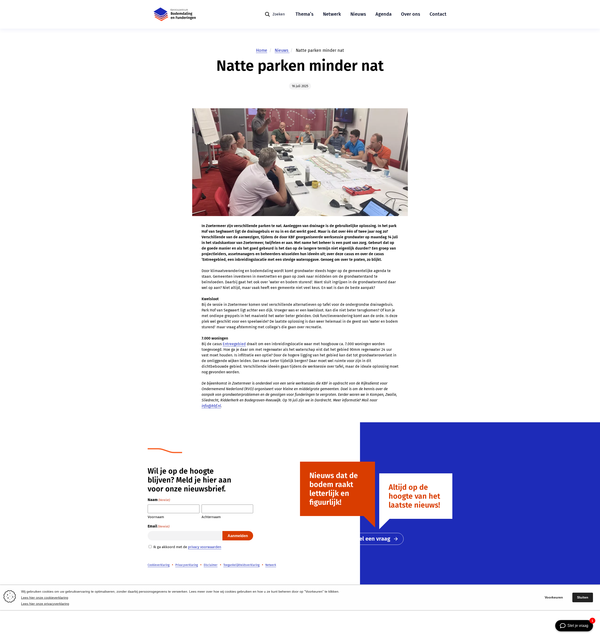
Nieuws (358, 14)
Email (158, 526)
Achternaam (211, 517)
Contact (438, 14)
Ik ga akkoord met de (187, 547)
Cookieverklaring (158, 565)
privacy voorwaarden (204, 547)
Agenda (383, 14)
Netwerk (332, 14)
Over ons (410, 14)
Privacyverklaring (186, 565)
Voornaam (156, 517)
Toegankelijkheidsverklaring (241, 565)
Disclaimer (211, 565)
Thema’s (305, 14)
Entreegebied (234, 344)
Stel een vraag (372, 538)
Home (261, 50)
